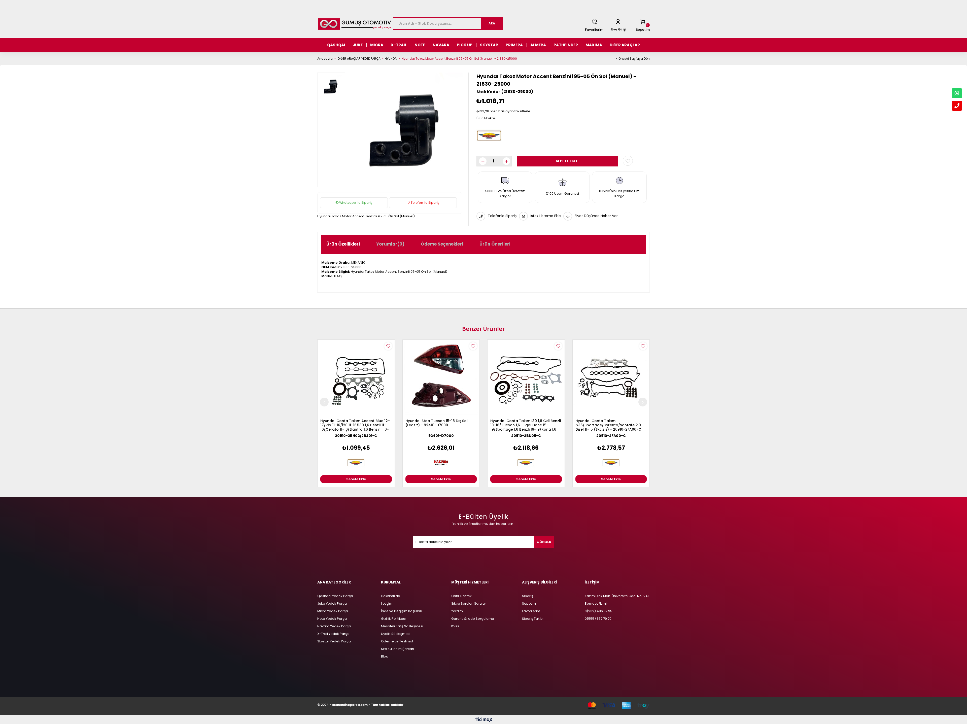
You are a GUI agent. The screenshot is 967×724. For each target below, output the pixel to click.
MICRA (376, 45)
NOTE (420, 45)
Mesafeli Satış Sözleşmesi (402, 626)
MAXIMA (593, 45)
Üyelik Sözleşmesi (395, 633)
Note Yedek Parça (332, 618)
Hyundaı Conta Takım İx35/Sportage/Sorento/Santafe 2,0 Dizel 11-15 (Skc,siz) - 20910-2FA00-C (608, 425)
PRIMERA (514, 45)
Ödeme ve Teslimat (397, 641)
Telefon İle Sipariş (424, 202)
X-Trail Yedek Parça (333, 633)
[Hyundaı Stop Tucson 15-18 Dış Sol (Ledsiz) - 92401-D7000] (441, 378)
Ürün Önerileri (494, 244)
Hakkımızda (390, 596)
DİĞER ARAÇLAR (625, 45)
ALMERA (538, 45)
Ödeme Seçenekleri (442, 244)
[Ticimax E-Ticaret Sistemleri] (484, 720)
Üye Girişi (618, 29)
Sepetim (529, 603)
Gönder (544, 541)
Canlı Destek (461, 596)
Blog (384, 656)
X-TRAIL (399, 45)
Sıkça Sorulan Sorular (468, 603)
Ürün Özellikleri (343, 244)
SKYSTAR (489, 45)
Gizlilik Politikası (393, 618)
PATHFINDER (566, 45)
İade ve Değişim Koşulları (401, 611)
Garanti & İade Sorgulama (472, 618)
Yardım (457, 611)
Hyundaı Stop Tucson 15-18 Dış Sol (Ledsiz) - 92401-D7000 (436, 423)
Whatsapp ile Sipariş (355, 202)
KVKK (455, 626)
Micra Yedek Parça (332, 611)
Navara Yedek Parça (334, 626)
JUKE (358, 45)
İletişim (386, 603)
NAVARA (441, 45)
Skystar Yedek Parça (334, 641)
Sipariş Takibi (532, 618)
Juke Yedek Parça (332, 603)
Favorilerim (594, 29)
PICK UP (464, 45)
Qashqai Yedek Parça (335, 596)
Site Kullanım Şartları (397, 648)
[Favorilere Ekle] (628, 161)
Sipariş (527, 596)
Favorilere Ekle (388, 346)
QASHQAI (336, 45)
